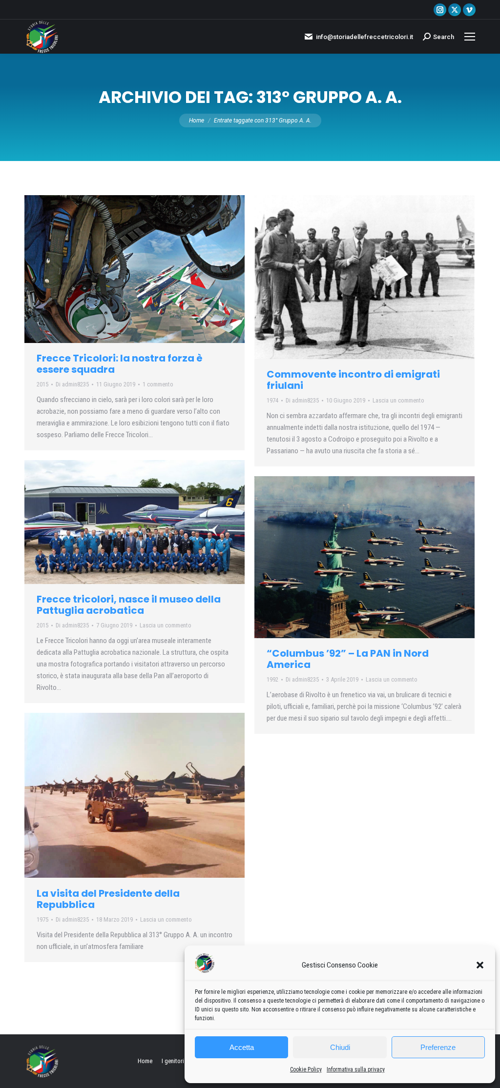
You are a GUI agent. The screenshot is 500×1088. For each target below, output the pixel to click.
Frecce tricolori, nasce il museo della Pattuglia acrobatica (129, 604)
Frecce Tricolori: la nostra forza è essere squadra (120, 363)
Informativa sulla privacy (356, 1069)
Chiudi (340, 1047)
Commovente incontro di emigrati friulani (353, 379)
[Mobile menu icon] (470, 36)
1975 (42, 919)
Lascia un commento (398, 400)
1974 (272, 400)
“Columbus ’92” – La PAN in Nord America (348, 658)
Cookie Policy (306, 1069)
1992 (272, 679)
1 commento (158, 384)
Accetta (241, 1047)
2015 (42, 384)
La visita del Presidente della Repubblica (108, 899)
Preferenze (438, 1047)
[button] (480, 965)
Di (72, 384)
